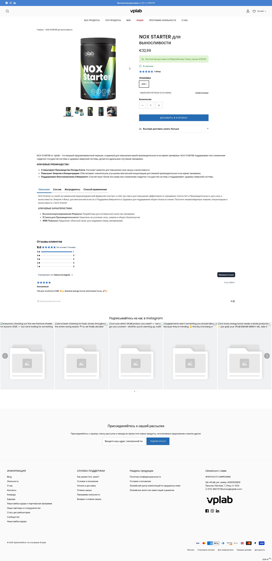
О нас (10, 485)
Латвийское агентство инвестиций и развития (152, 490)
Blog (9, 476)
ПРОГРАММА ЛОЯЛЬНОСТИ (162, 20)
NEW (129, 20)
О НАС (185, 20)
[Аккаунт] (247, 11)
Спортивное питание (206, 550)
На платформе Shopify (36, 542)
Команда (11, 494)
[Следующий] (130, 68)
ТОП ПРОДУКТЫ (113, 20)
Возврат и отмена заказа (89, 499)
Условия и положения (87, 481)
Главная (40, 29)
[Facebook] (7, 3)
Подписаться (158, 441)
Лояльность (13, 481)
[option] (98, 68)
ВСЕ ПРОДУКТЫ (92, 20)
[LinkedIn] (15, 3)
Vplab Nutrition (20, 542)
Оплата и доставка (86, 485)
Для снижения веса (225, 550)
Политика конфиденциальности (145, 476)
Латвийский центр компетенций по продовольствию (155, 485)
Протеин (190, 550)
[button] (267, 559)
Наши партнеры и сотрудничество (24, 508)
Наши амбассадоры (17, 521)
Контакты (11, 490)
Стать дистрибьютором (18, 512)
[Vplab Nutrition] (136, 11)
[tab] (44, 190)
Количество (145, 99)
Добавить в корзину (174, 117)
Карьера (11, 499)
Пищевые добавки (244, 550)
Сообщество (13, 516)
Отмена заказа (84, 490)
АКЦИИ (139, 20)
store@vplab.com (232, 489)
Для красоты (260, 550)
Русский (260, 11)
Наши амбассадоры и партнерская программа (29, 503)
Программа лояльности (88, 494)
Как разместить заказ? (88, 476)
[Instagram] (11, 3)
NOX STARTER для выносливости (59, 29)
